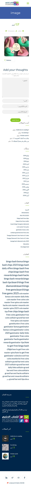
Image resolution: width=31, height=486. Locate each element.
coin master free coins (16, 299)
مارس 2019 (25, 175)
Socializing (25, 132)
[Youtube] (18, 478)
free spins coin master (20, 320)
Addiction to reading (22, 130)
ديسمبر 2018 (25, 184)
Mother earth (24, 135)
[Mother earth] (5, 456)
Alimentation (25, 212)
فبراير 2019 (25, 178)
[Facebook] (24, 478)
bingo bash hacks (20, 275)
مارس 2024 (25, 167)
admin (19, 31)
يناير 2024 (26, 170)
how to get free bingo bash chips (18, 346)
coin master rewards (16, 305)
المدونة (27, 210)
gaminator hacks (11, 339)
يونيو (12, 456)
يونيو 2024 (26, 158)
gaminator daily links (19, 333)
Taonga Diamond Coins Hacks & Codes (18, 235)
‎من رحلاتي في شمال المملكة (21, 141)
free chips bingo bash (18, 311)
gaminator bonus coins (22, 229)
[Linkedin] (6, 478)
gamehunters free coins (19, 323)
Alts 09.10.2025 (24, 215)
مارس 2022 (25, 172)
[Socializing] (5, 447)
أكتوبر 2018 (26, 189)
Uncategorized (24, 247)
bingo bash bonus (14, 261)
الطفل (8, 379)
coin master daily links (19, 296)
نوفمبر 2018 (25, 187)
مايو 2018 (26, 192)
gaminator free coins (19, 336)
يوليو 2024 (26, 155)
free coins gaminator (15, 314)
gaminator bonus (11, 326)
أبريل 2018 (26, 195)
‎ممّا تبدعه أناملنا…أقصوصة (22, 138)
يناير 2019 (26, 181)
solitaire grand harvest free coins (19, 232)
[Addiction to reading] (5, 438)
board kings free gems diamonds (19, 224)
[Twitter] (12, 478)
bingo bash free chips (23, 218)
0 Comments (11, 31)
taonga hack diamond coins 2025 (19, 241)
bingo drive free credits (22, 221)
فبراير (15, 25)
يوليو (12, 439)
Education (26, 244)
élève (27, 379)
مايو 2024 (26, 161)
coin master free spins (23, 227)
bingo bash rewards (13, 278)
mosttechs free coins (20, 358)
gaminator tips (17, 342)
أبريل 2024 (26, 164)
